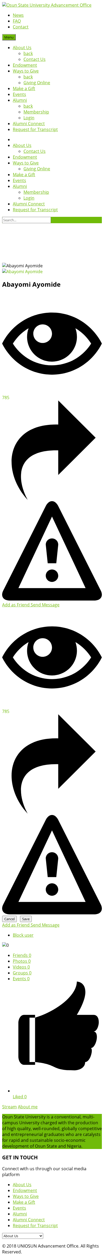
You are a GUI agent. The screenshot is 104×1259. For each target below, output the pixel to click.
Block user (23, 935)
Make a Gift (24, 88)
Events (19, 94)
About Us (22, 47)
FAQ (17, 21)
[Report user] (52, 599)
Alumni (20, 100)
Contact (21, 27)
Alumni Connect (29, 123)
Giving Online (36, 83)
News (18, 15)
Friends (22, 955)
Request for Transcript (35, 129)
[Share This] (52, 498)
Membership (36, 112)
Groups (22, 973)
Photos (22, 961)
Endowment (25, 65)
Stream (9, 1107)
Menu (9, 37)
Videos (21, 967)
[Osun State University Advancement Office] (46, 5)
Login (28, 118)
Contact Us (34, 59)
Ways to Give (26, 71)
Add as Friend (16, 605)
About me (28, 1107)
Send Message (45, 605)
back (28, 53)
